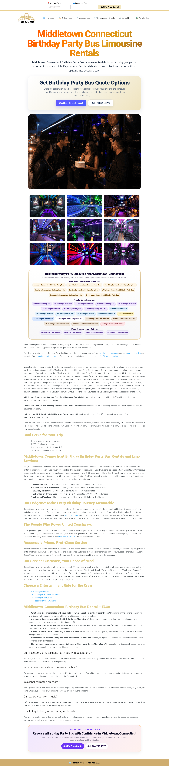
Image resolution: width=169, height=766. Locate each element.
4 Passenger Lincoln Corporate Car (69, 319)
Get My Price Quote (72, 746)
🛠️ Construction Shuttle (104, 18)
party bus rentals (134, 353)
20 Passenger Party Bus (63, 304)
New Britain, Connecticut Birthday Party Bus (84, 285)
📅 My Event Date (54, 3)
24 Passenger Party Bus (84, 304)
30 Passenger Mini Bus (85, 314)
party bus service (71, 515)
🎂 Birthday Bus (65, 18)
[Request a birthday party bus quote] (84, 151)
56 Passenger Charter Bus (43, 319)
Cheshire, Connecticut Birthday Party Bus (120, 285)
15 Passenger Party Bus (41, 304)
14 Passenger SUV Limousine (43, 601)
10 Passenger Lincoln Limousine (57, 324)
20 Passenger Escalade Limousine (85, 324)
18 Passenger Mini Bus (118, 309)
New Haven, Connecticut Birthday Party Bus (102, 295)
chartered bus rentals (67, 536)
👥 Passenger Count (81, 3)
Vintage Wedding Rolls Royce (113, 324)
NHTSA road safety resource (112, 356)
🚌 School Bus (125, 18)
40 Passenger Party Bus (51, 309)
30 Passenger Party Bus (105, 304)
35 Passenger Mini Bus (106, 314)
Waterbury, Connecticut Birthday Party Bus (118, 290)
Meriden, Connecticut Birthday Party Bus (49, 285)
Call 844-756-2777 (96, 746)
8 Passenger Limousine (41, 591)
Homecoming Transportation (117, 332)
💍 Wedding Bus (83, 18)
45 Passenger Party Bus (72, 309)
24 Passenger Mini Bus (44, 314)
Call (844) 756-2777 (101, 103)
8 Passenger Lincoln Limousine (124, 319)
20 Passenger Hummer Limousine (45, 594)
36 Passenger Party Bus (127, 304)
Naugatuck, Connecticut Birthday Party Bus (66, 295)
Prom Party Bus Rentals (73, 332)
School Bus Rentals (126, 314)
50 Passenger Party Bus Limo (95, 309)
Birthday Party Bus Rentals (50, 332)
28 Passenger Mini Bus (65, 314)
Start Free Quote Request (71, 103)
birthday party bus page (108, 353)
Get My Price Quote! (110, 7)
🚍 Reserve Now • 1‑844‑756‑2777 (84, 763)
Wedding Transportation (94, 332)
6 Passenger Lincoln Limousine (97, 319)
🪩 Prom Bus (48, 18)
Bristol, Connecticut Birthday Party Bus (83, 290)
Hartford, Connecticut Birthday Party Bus (50, 290)
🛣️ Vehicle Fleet (142, 18)
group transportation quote (47, 356)
